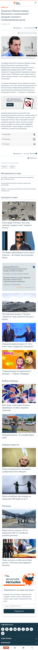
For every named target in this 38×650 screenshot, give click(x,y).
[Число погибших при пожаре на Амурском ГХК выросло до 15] (19, 484)
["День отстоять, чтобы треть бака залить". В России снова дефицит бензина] (19, 548)
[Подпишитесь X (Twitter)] (11, 629)
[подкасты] (14, 648)
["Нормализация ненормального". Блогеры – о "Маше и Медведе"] (19, 359)
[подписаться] (2, 633)
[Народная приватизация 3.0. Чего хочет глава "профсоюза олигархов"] (19, 332)
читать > (10, 104)
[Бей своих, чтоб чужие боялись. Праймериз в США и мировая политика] (19, 393)
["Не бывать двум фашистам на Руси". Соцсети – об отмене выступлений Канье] (19, 240)
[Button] (17, 28)
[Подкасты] (31, 629)
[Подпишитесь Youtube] (15, 629)
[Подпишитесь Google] (2, 629)
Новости (4, 7)
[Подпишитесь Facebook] (6, 629)
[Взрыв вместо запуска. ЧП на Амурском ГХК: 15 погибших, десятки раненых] (19, 518)
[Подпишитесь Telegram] (19, 629)
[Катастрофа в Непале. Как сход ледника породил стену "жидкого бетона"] (19, 211)
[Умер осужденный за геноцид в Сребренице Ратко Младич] (19, 457)
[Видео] (23, 648)
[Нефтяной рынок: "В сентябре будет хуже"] (19, 423)
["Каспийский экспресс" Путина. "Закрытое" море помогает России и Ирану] (19, 302)
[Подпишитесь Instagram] (23, 629)
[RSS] (27, 629)
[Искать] (32, 648)
